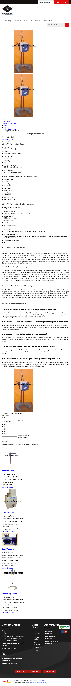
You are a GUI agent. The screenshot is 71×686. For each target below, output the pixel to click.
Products (7, 127)
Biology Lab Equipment (49, 632)
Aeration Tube (8, 471)
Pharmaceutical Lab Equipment (51, 642)
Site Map (36, 651)
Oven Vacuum (8, 549)
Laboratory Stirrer (9, 593)
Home (6, 126)
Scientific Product (10, 129)
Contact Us (48, 21)
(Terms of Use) (41, 680)
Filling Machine (8, 512)
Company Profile (21, 21)
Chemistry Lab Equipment (50, 637)
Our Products (35, 21)
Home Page (7, 21)
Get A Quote (61, 2)
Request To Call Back (9, 123)
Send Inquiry (8, 121)
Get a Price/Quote (8, 140)
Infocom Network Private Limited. (38, 682)
